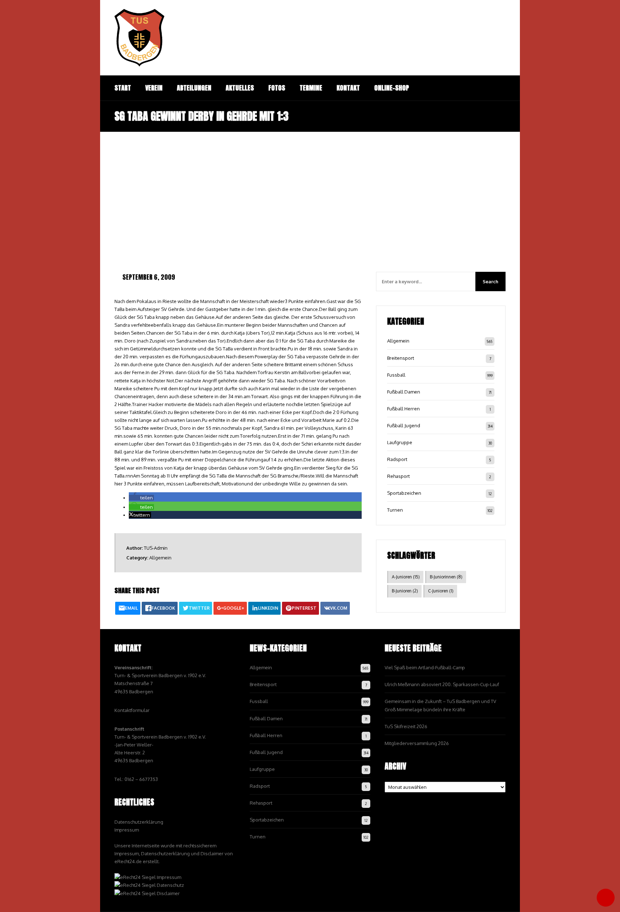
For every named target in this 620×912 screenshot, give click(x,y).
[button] (141, 498)
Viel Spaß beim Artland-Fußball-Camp (425, 667)
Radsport (397, 459)
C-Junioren (441, 591)
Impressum (126, 830)
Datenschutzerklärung (138, 822)
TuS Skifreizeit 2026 (406, 726)
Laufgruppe (399, 442)
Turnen (395, 510)
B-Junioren (405, 591)
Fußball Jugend (403, 425)
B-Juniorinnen (446, 577)
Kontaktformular (132, 710)
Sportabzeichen (404, 493)
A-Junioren (406, 577)
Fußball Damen (403, 392)
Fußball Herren (403, 408)
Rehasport (398, 476)
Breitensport (400, 358)
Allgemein (160, 557)
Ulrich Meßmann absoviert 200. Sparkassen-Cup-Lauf (442, 684)
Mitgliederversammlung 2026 (417, 743)
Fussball (396, 375)
